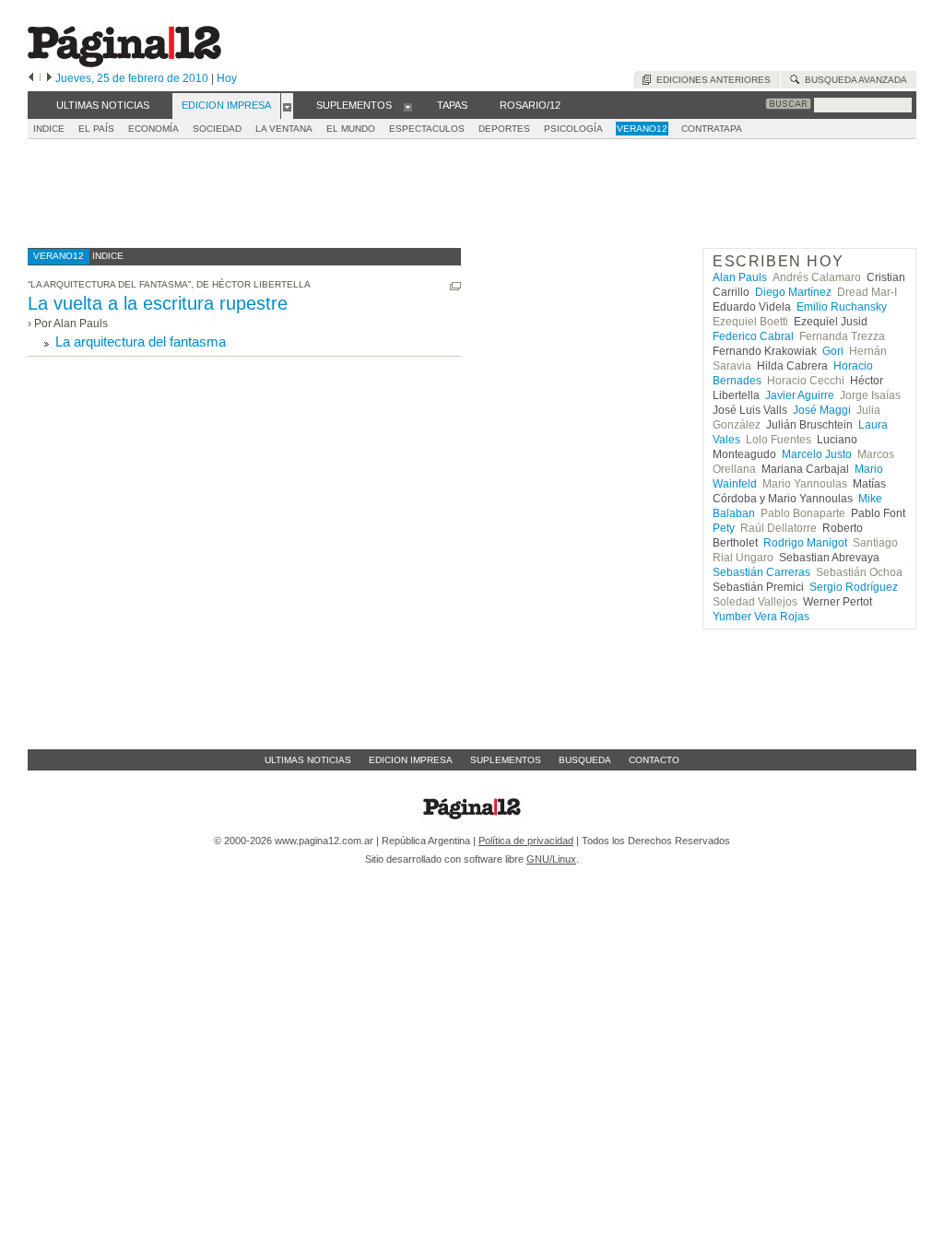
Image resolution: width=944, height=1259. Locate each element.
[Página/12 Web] (124, 63)
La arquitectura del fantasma (140, 341)
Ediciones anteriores (711, 80)
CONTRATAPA (711, 129)
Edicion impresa (411, 760)
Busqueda (585, 760)
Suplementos (505, 760)
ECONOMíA (153, 129)
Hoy (227, 78)
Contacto (654, 760)
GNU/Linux (551, 859)
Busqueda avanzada (853, 80)
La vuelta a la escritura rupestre (158, 303)
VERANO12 (642, 129)
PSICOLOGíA (573, 129)
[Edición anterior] (31, 78)
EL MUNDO (350, 129)
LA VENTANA (284, 129)
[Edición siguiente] (49, 78)
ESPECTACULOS (427, 129)
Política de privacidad (525, 840)
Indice (49, 129)
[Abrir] (287, 106)
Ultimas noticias (308, 760)
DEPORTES (504, 129)
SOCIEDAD (217, 129)
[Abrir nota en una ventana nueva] (455, 286)
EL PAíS (96, 129)
